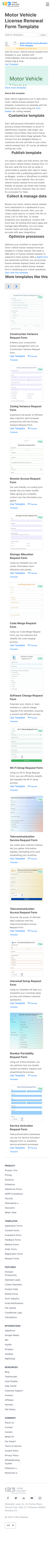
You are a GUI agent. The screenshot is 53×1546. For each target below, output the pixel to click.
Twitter (16, 1498)
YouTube (32, 1498)
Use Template (11, 64)
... (14, 46)
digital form (42, 257)
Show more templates (15, 87)
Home (7, 46)
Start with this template (16, 272)
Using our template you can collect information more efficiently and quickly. (23, 566)
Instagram (40, 1498)
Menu (47, 4)
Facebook (8, 1498)
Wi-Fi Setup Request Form (26, 767)
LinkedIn (24, 1498)
